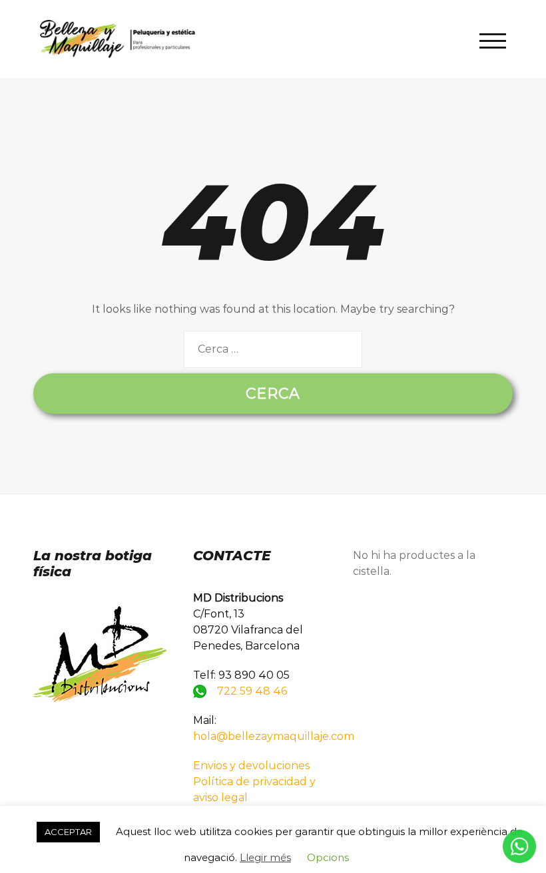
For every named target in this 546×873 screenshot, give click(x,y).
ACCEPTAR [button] (68, 831)
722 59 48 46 (252, 691)
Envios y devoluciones (251, 765)
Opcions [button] (328, 857)
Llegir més (265, 857)
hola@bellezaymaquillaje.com (273, 736)
